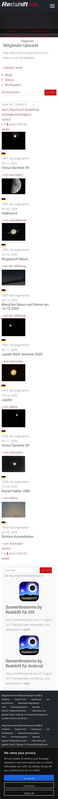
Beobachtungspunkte (18, 36)
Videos (9, 80)
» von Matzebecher (14, 220)
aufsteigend (9, 114)
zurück (6, 119)
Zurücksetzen (11, 92)
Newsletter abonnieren (28, 703)
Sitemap (36, 707)
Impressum (36, 699)
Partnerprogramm (19, 707)
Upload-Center (13, 68)
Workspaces (13, 85)
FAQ (4, 707)
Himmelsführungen (37, 31)
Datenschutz (20, 699)
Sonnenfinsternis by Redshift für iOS (24, 610)
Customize (29, 785)
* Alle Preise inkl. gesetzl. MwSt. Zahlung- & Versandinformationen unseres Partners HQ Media (25, 714)
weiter (6, 129)
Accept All (29, 778)
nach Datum (10, 110)
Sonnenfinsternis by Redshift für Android (24, 663)
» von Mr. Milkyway (14, 266)
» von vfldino (10, 407)
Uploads (45, 36)
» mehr (25, 629)
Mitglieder (27, 41)
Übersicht (11, 31)
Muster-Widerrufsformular (14, 711)
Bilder (9, 75)
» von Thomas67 (12, 544)
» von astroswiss (12, 175)
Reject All (29, 793)
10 (25, 124)
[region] (29, 773)
